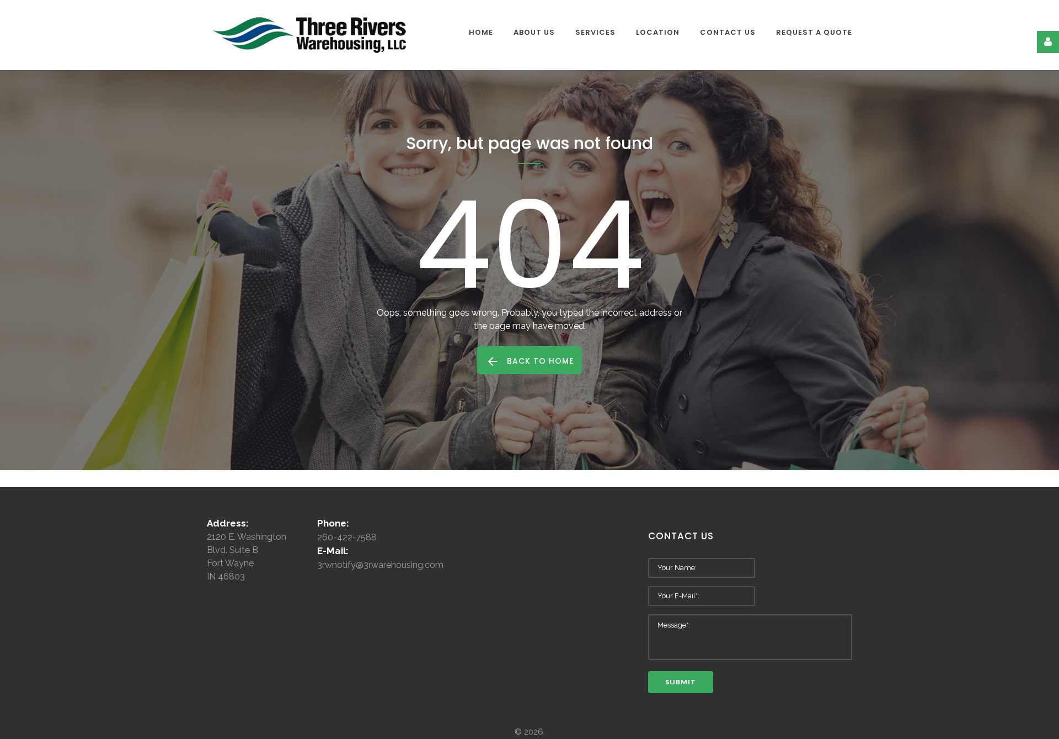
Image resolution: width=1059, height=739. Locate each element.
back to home (540, 360)
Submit (680, 682)
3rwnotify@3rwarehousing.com (380, 565)
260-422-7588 (347, 537)
